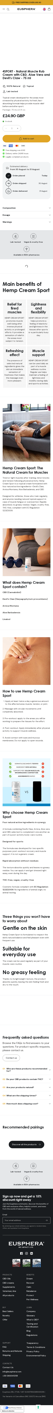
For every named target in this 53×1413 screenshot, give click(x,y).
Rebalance (31, 1291)
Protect (30, 1295)
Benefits (30, 1275)
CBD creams (8, 1283)
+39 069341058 (10, 1375)
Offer (5, 1319)
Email (5, 1214)
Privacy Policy (32, 1351)
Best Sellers (8, 1311)
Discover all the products (24, 1144)
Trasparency (32, 1343)
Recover (30, 1283)
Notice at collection (8, 1411)
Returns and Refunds (12, 1351)
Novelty (6, 1315)
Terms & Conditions (35, 1347)
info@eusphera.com (12, 1371)
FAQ (4, 1347)
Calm (28, 1287)
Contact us (11, 1058)
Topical (30, 86)
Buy (4, 1307)
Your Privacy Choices (15, 1407)
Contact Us (8, 1367)
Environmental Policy (36, 1355)
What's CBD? (32, 1319)
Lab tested (12, 91)
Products (7, 1275)
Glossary (30, 1315)
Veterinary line (9, 1291)
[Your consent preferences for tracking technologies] (38, 1407)
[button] (8, 9)
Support (6, 1343)
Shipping (7, 1355)
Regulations (31, 1335)
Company (31, 1311)
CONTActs (7, 1363)
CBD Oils (7, 1278)
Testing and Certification (32, 1325)
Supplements (9, 1287)
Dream (29, 1278)
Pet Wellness (32, 1299)
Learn (29, 1307)
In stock (8, 121)
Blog (28, 1331)
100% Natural (13, 86)
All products (8, 1295)
